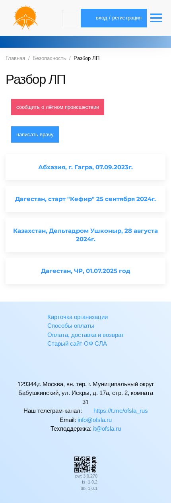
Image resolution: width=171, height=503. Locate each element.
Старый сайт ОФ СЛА (77, 343)
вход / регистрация (118, 18)
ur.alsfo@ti (107, 428)
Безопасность (49, 58)
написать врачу (35, 134)
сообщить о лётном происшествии (57, 107)
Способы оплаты (70, 325)
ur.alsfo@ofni (95, 419)
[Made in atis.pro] (85, 463)
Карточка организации (77, 316)
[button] (70, 18)
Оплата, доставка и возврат (85, 334)
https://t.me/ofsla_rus (120, 410)
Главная (15, 58)
